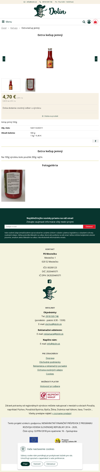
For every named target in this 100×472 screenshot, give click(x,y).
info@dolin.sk (32, 2)
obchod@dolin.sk (53, 324)
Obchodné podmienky (50, 362)
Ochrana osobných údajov (50, 369)
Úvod (3, 28)
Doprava (50, 358)
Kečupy (14, 28)
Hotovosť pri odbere (50, 386)
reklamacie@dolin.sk (53, 334)
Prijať (25, 464)
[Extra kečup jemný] (50, 58)
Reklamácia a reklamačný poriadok (50, 366)
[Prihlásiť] (89, 21)
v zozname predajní (61, 413)
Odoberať (89, 227)
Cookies (50, 373)
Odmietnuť (50, 464)
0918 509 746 (47, 2)
